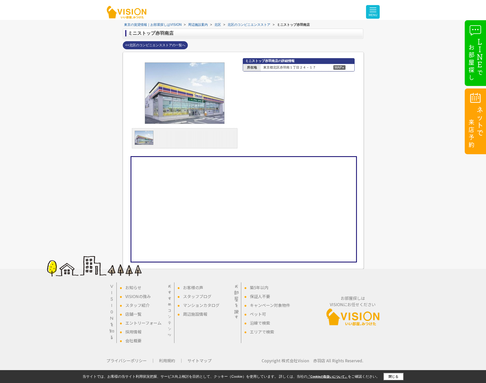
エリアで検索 (262, 332)
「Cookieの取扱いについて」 (327, 376)
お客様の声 (193, 287)
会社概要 (133, 340)
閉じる (393, 376)
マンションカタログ (201, 305)
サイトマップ (199, 360)
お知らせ (133, 287)
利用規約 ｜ (171, 360)
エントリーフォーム (143, 323)
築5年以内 (259, 287)
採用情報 (133, 332)
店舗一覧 (133, 314)
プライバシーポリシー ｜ (130, 360)
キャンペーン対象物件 (270, 305)
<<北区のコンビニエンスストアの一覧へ (155, 45)
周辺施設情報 (195, 314)
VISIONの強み (138, 296)
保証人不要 (260, 296)
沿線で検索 (260, 323)
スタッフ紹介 (137, 305)
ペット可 (258, 314)
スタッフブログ (197, 296)
